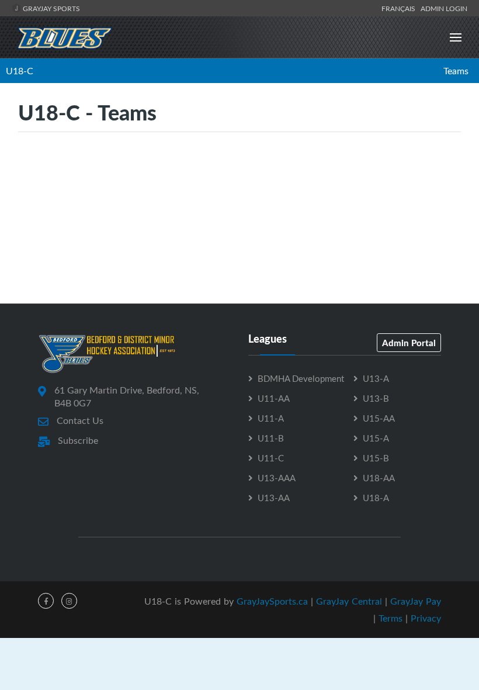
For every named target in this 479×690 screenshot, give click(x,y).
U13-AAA (277, 478)
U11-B (271, 438)
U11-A (271, 418)
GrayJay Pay (415, 601)
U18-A (376, 497)
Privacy (426, 618)
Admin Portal (409, 342)
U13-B (376, 398)
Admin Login (444, 8)
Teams (455, 70)
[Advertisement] (239, 251)
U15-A (376, 438)
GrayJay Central (349, 601)
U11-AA (274, 398)
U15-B (376, 458)
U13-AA (274, 497)
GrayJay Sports (50, 8)
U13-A (376, 378)
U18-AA (379, 478)
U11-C (271, 458)
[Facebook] (46, 601)
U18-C (19, 70)
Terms (390, 618)
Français (400, 8)
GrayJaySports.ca (272, 601)
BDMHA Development (301, 378)
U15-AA (379, 418)
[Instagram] (69, 601)
